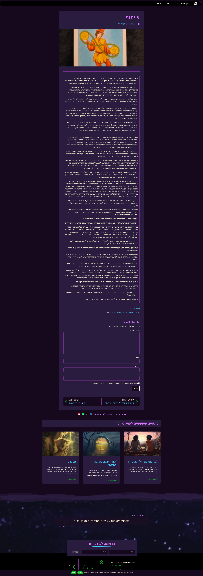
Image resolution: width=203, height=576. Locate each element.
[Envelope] (91, 568)
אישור (80, 573)
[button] (91, 414)
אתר (138, 375)
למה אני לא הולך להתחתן (143, 462)
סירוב (73, 573)
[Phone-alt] (87, 568)
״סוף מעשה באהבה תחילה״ (105, 463)
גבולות (72, 462)
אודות (158, 3)
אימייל (137, 366)
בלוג (168, 3)
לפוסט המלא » (152, 479)
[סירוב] (199, 573)
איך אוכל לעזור (182, 3)
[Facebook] (73, 568)
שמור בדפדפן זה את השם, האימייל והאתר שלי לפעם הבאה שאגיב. (115, 383)
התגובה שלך (135, 331)
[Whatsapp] (83, 568)
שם (138, 358)
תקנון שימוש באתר (117, 565)
